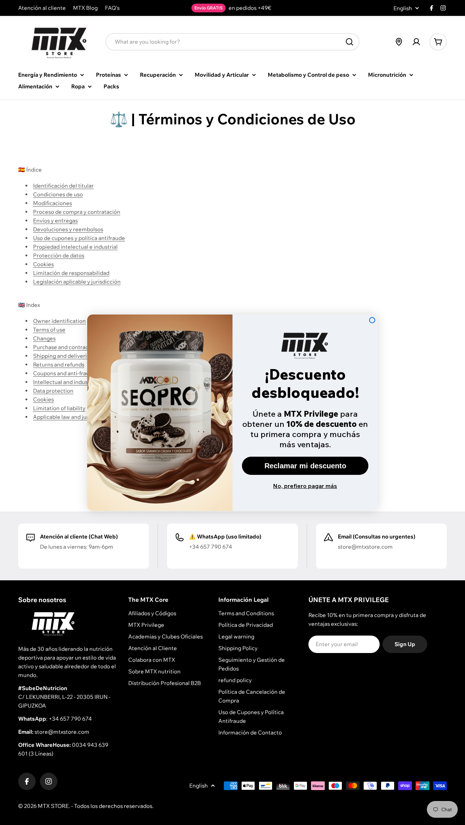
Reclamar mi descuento (305, 466)
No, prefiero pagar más (305, 485)
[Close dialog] (372, 320)
